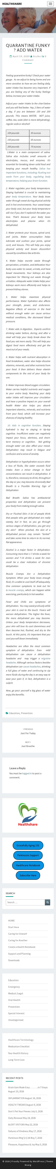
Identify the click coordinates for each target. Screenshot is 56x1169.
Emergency (14, 986)
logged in (27, 773)
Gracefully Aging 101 (28, 845)
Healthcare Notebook (28, 865)
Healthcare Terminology (20, 1039)
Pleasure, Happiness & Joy (21, 1144)
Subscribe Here (28, 875)
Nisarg (28, 1165)
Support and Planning (19, 953)
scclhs (37, 56)
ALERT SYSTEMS (16, 1124)
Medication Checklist (19, 1046)
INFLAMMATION (16, 1098)
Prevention (27, 713)
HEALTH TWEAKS (17, 1104)
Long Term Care (16, 1059)
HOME (11, 920)
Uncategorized (15, 1019)
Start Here (13, 927)
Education (14, 713)
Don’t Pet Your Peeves (19, 1111)
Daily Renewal (15, 1117)
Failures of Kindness (18, 1131)
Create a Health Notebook (21, 946)
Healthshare (12, 4)
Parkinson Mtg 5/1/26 (19, 1137)
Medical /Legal (15, 993)
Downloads (14, 960)
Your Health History (18, 1053)
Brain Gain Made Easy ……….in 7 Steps (28, 1087)
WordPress (38, 1161)
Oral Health (14, 999)
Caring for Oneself (17, 933)
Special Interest (16, 1013)
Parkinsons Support (28, 855)
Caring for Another (17, 940)
